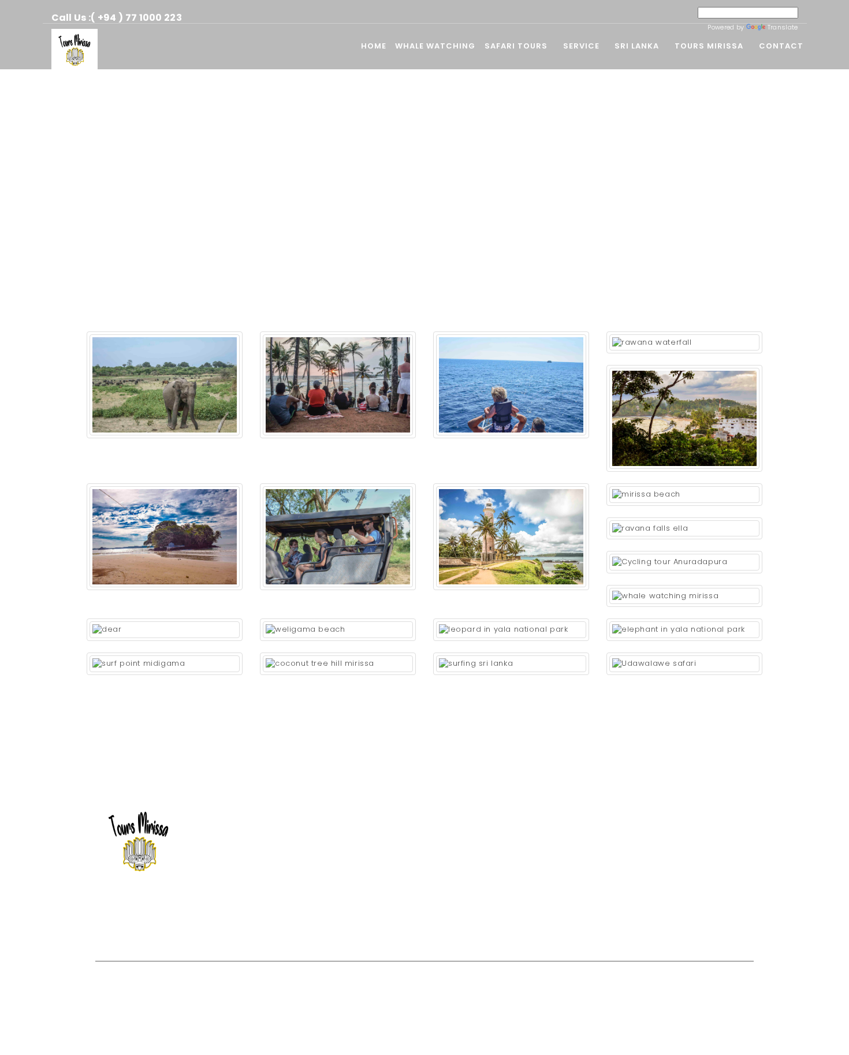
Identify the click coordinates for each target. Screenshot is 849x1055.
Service (581, 45)
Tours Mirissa (709, 45)
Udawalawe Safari (322, 827)
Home (373, 45)
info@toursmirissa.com (659, 862)
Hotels (300, 914)
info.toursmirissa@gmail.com (670, 879)
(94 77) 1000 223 (648, 845)
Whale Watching (319, 810)
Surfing (302, 879)
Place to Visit (313, 897)
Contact (781, 45)
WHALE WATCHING (435, 45)
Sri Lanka (637, 45)
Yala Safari (309, 845)
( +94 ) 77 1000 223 (136, 17)
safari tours (516, 45)
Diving (300, 862)
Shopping (306, 931)
